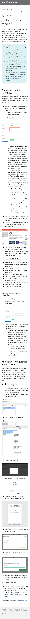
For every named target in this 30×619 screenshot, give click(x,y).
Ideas (21, 609)
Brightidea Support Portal (7, 9)
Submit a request (21, 600)
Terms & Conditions (22, 610)
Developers (5, 610)
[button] (26, 2)
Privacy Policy (12, 610)
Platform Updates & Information (10, 11)
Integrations (22, 11)
